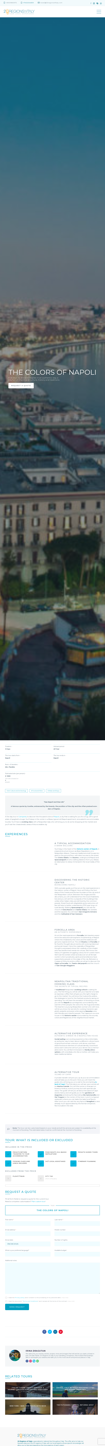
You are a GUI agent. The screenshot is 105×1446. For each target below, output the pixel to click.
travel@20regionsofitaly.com (51, 2)
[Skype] (98, 3)
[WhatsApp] (101, 3)
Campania (22, 817)
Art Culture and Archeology (17, 791)
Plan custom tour (38, 1201)
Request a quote (21, 385)
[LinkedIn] (55, 1332)
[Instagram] (95, 3)
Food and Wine (37, 791)
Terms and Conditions (30, 1301)
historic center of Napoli (87, 849)
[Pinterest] (61, 1332)
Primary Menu (99, 11)
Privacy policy (20, 1297)
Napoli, (56, 817)
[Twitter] (50, 1332)
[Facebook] (91, 3)
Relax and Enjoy (54, 791)
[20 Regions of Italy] (19, 11)
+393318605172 (11, 2)
